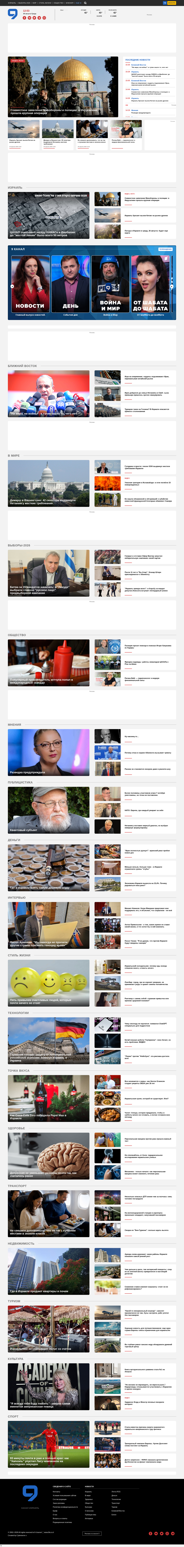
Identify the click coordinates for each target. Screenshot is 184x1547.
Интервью (89, 1518)
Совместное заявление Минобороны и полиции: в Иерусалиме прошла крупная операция (150, 93)
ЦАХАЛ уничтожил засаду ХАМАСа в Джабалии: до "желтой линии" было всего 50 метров (150, 75)
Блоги (114, 1515)
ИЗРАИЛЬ (12, 3)
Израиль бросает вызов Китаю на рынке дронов (149, 101)
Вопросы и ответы (60, 1518)
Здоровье (89, 1499)
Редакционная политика (62, 1522)
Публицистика (90, 1515)
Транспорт (116, 1503)
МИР (34, 3)
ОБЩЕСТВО (58, 3)
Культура (88, 1507)
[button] (78, 3)
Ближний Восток (118, 1511)
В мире (88, 1495)
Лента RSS (116, 1492)
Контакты (56, 1492)
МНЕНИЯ (69, 3)
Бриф (55, 1511)
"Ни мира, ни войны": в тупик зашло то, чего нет (149, 67)
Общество (89, 1503)
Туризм (114, 1507)
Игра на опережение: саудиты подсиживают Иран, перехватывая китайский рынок (150, 84)
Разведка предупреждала (141, 113)
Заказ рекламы (59, 1503)
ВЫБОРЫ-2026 (24, 3)
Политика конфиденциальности (65, 1507)
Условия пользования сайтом (64, 1495)
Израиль (88, 1492)
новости (89, 1486)
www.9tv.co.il (49, 1532)
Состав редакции (59, 1499)
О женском (89, 1511)
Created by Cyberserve (16, 1535)
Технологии (116, 1499)
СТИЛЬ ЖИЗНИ (45, 3)
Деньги (114, 1495)
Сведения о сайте (62, 1486)
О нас (55, 1515)
